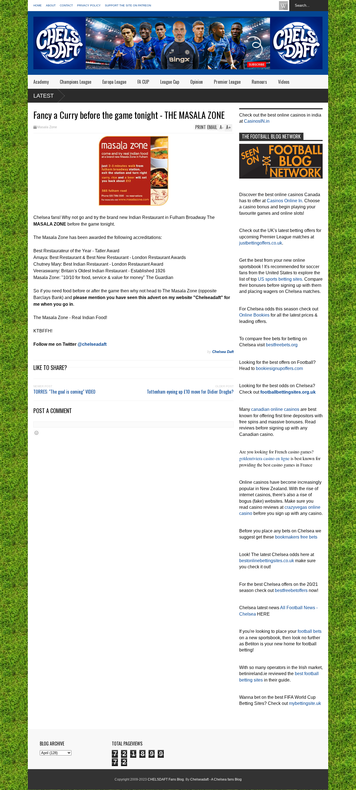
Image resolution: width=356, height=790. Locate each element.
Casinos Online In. (285, 200)
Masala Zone (47, 127)
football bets (310, 631)
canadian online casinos (275, 409)
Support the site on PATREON (128, 5)
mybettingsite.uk (305, 703)
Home (37, 5)
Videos (284, 81)
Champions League (75, 81)
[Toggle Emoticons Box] (36, 433)
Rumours (259, 81)
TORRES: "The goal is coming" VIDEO (64, 391)
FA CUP (143, 81)
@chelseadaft (92, 344)
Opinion (196, 81)
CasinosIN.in (257, 121)
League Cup (169, 81)
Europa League (114, 81)
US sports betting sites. (280, 279)
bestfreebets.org (282, 344)
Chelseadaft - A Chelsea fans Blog (216, 779)
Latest (43, 96)
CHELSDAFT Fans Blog (166, 779)
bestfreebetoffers (291, 590)
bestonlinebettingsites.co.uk (266, 560)
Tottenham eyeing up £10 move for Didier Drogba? (190, 391)
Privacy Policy (89, 5)
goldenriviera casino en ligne (264, 458)
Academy (41, 81)
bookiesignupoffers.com (279, 368)
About (51, 5)
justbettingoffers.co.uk (260, 243)
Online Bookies (254, 315)
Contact (66, 5)
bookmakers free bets (296, 537)
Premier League (227, 81)
